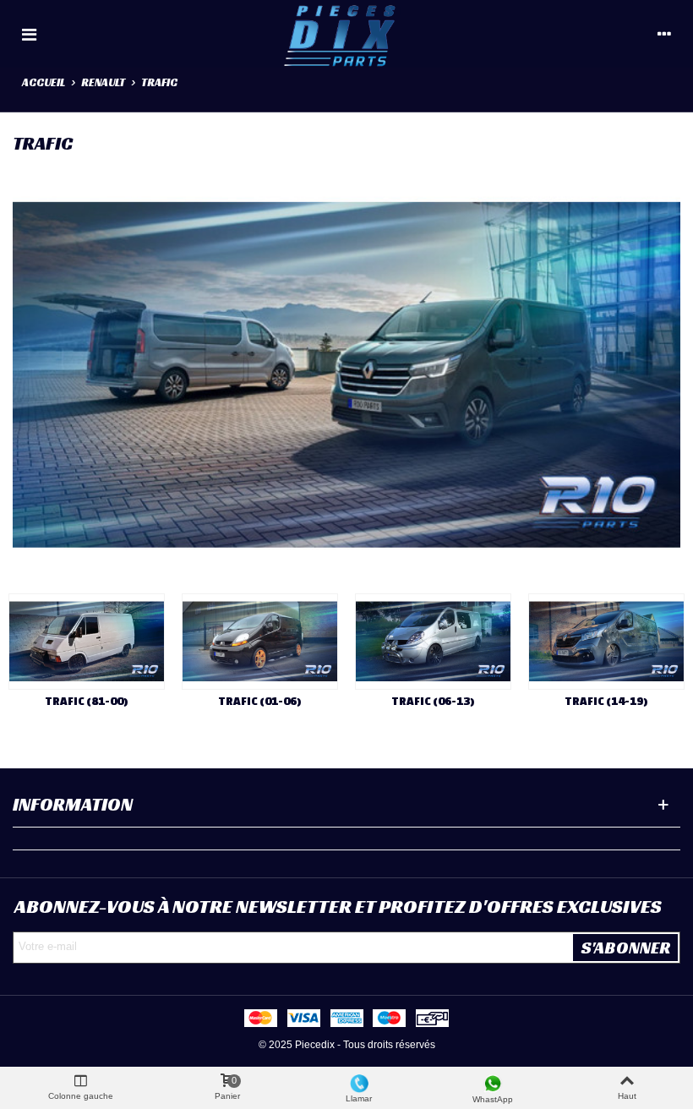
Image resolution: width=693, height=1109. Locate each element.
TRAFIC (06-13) (433, 701)
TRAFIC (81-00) (86, 701)
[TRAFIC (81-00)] (86, 641)
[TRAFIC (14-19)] (606, 641)
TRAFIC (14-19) (606, 701)
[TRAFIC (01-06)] (260, 641)
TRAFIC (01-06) (260, 701)
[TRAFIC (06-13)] (433, 641)
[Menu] (29, 34)
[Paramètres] (664, 34)
